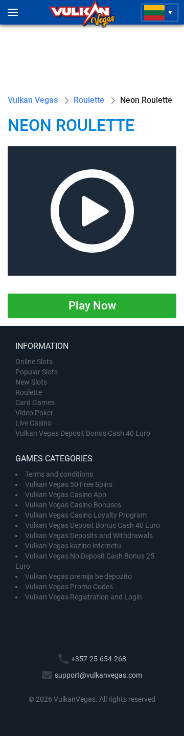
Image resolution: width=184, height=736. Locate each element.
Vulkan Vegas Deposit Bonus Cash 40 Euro (82, 433)
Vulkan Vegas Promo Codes (69, 587)
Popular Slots (36, 372)
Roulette (28, 392)
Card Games (35, 402)
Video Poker (34, 413)
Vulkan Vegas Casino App (65, 494)
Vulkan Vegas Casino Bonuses (73, 505)
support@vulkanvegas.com (98, 675)
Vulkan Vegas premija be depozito (78, 576)
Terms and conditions (59, 474)
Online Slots (34, 362)
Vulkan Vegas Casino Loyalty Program (86, 515)
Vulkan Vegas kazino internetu (73, 546)
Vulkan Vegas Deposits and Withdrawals (89, 535)
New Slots (31, 382)
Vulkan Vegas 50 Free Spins (68, 484)
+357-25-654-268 (98, 659)
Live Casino (33, 423)
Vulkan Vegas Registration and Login (83, 597)
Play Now (92, 305)
